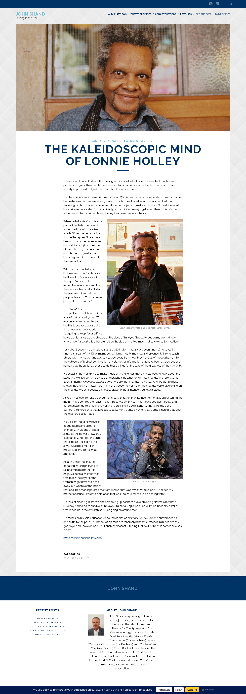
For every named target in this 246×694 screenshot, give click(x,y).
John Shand (30, 14)
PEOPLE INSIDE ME (47, 618)
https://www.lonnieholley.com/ (83, 538)
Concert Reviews (165, 14)
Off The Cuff (203, 14)
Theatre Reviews (140, 14)
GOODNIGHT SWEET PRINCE (47, 626)
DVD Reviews (222, 14)
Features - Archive (138, 141)
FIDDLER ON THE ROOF (47, 622)
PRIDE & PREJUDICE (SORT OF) (47, 630)
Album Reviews (117, 14)
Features (186, 14)
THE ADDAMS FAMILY (47, 634)
